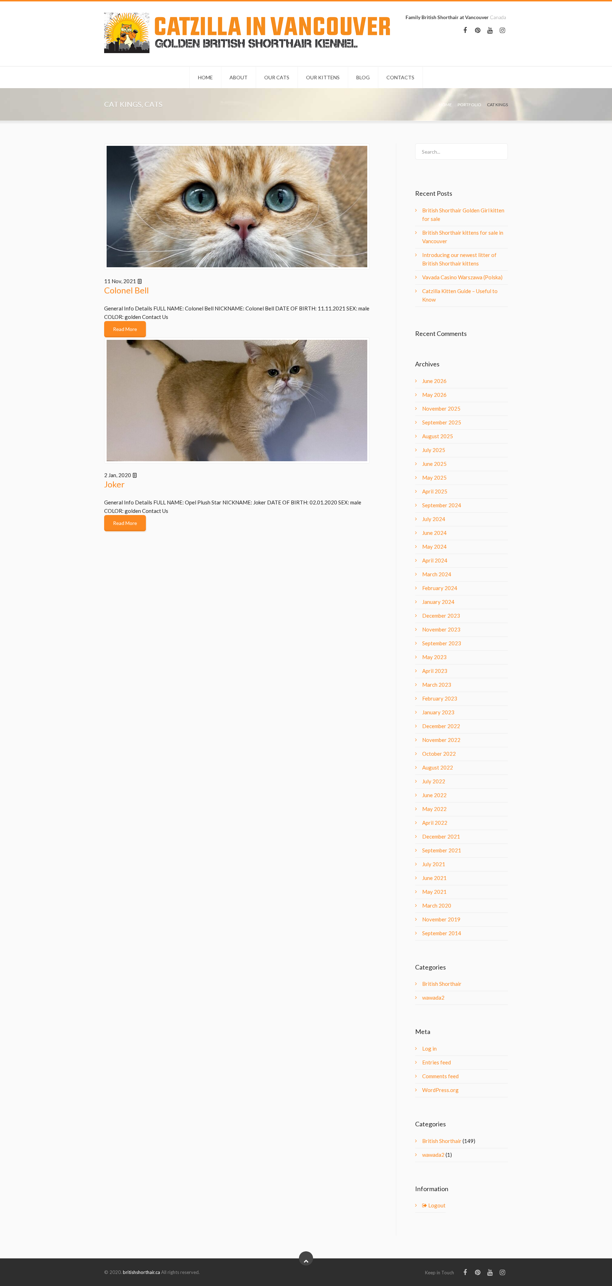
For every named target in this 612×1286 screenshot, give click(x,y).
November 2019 (441, 919)
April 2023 (434, 671)
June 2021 (434, 878)
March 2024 (436, 574)
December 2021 (441, 836)
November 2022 (441, 740)
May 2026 (434, 394)
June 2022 (434, 795)
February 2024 (439, 588)
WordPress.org (440, 1090)
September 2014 (441, 933)
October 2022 (439, 753)
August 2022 (437, 767)
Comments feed (440, 1076)
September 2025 (441, 422)
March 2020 (436, 905)
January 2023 (438, 712)
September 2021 (441, 850)
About (239, 77)
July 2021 (433, 864)
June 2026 (434, 381)
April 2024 (434, 560)
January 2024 (438, 602)
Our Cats (276, 77)
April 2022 (434, 822)
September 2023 (441, 643)
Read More (125, 329)
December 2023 (441, 615)
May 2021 (434, 891)
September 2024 (441, 505)
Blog (363, 77)
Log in (429, 1048)
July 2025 (433, 450)
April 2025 (434, 491)
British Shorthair (441, 984)
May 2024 (434, 546)
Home (205, 77)
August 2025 (437, 436)
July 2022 (433, 781)
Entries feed (436, 1062)
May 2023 (434, 657)
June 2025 (434, 464)
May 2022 (434, 809)
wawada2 (433, 997)
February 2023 (439, 698)
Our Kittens (323, 77)
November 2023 (441, 629)
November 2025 (441, 408)
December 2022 (441, 726)
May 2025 (434, 477)
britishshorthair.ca (142, 1272)
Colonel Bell (126, 290)
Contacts (400, 77)
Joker (114, 484)
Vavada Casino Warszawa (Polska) (462, 277)
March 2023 (436, 684)
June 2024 (434, 533)
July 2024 (433, 519)
